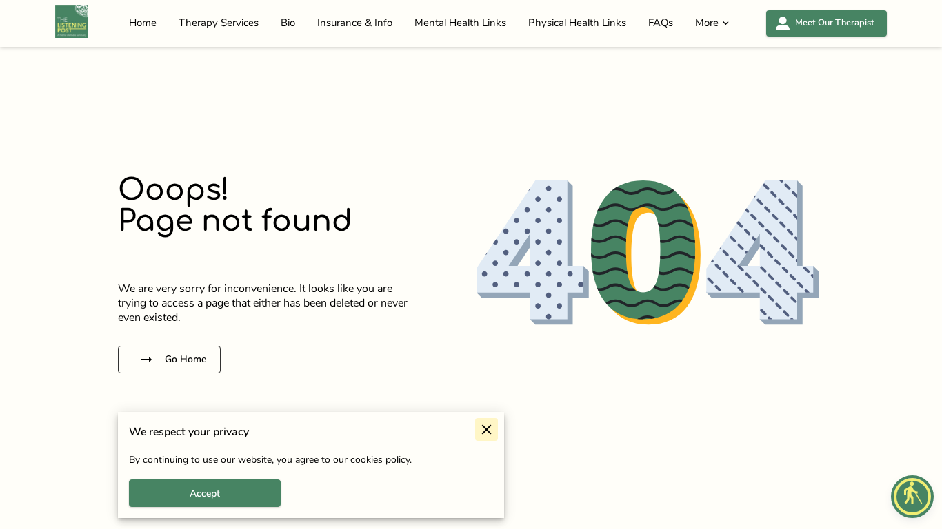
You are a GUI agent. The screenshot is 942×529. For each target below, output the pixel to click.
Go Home (185, 359)
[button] (912, 496)
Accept (205, 493)
